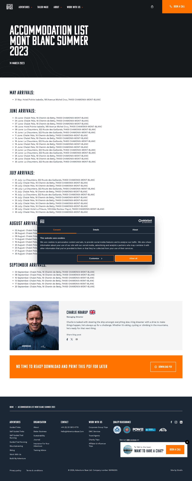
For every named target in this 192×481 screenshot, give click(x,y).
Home (12, 407)
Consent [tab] (57, 230)
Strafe (179, 470)
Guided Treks (15, 427)
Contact (64, 422)
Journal (37, 440)
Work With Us (73, 7)
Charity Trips (94, 440)
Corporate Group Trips (98, 427)
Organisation (40, 422)
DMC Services (94, 431)
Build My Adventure (18, 458)
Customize (94, 258)
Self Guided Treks (17, 431)
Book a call (179, 6)
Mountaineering (16, 446)
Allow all (133, 258)
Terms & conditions (34, 470)
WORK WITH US (95, 422)
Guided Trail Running (18, 442)
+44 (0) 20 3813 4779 (69, 427)
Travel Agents (94, 436)
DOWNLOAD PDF (165, 367)
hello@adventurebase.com (72, 431)
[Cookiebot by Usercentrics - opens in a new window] (140, 221)
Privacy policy (15, 470)
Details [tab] (96, 230)
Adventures (24, 7)
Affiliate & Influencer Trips (97, 445)
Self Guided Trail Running (16, 436)
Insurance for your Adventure (41, 445)
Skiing (12, 450)
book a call (175, 449)
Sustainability (39, 436)
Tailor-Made (42, 7)
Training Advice (40, 450)
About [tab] (135, 230)
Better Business (40, 431)
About (56, 7)
